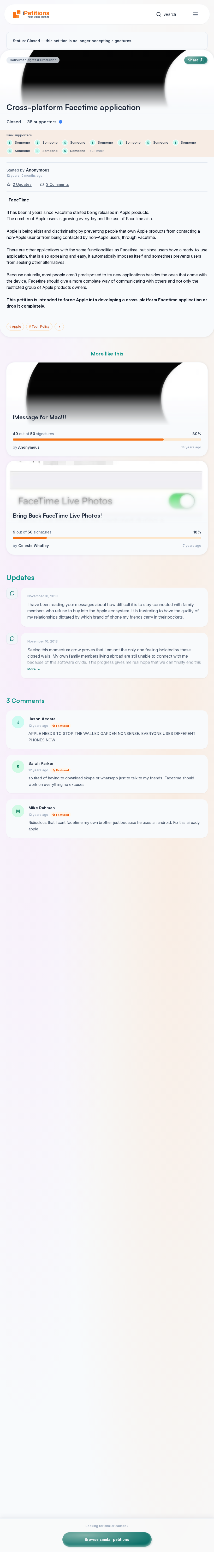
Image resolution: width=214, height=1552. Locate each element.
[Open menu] (195, 14)
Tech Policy (39, 326)
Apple (15, 326)
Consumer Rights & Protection (33, 60)
